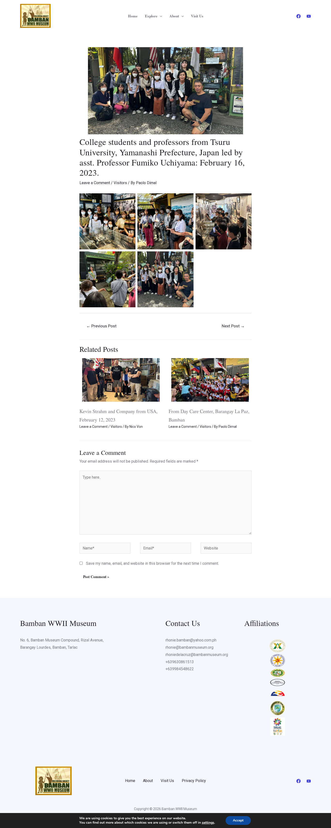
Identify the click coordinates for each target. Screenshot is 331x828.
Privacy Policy (194, 780)
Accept (238, 820)
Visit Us (197, 16)
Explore (151, 16)
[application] (160, 16)
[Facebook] (298, 16)
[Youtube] (309, 16)
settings (208, 822)
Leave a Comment (94, 183)
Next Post (233, 326)
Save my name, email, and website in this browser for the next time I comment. (152, 563)
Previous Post (101, 326)
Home (133, 16)
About (174, 16)
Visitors (120, 183)
